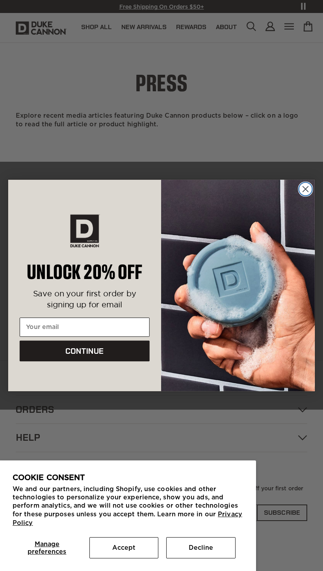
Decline (201, 547)
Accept (124, 547)
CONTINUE (84, 351)
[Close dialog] (305, 189)
